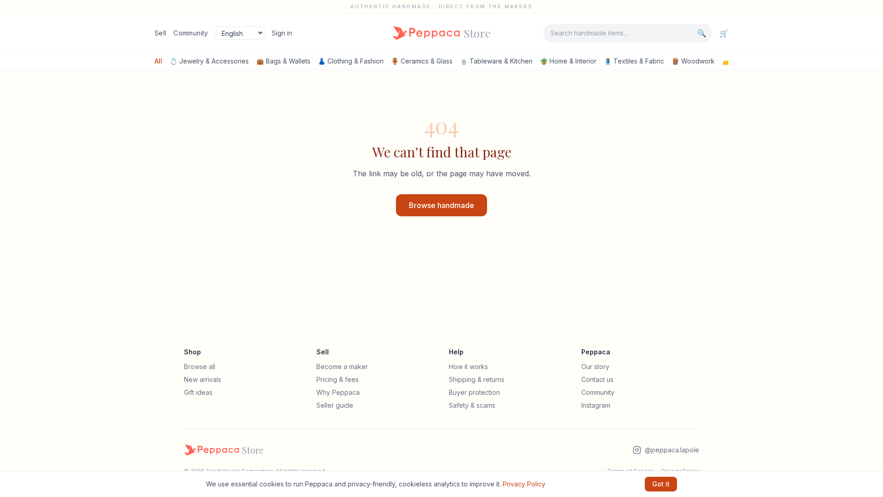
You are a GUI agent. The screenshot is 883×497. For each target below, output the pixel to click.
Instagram (595, 405)
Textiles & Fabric (634, 61)
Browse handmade (441, 205)
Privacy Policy (524, 484)
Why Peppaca (338, 392)
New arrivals (202, 379)
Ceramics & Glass (422, 61)
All (158, 61)
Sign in (282, 33)
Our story (595, 366)
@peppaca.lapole (672, 450)
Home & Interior (568, 61)
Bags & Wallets (283, 61)
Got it (661, 484)
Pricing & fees (337, 379)
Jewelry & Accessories (209, 61)
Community (190, 33)
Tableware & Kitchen (496, 61)
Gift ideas (198, 392)
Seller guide (334, 405)
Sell (160, 33)
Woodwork (693, 61)
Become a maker (342, 366)
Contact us (597, 379)
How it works (468, 366)
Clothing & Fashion (351, 61)
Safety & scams (472, 405)
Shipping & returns (477, 379)
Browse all (199, 366)
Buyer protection (474, 392)
